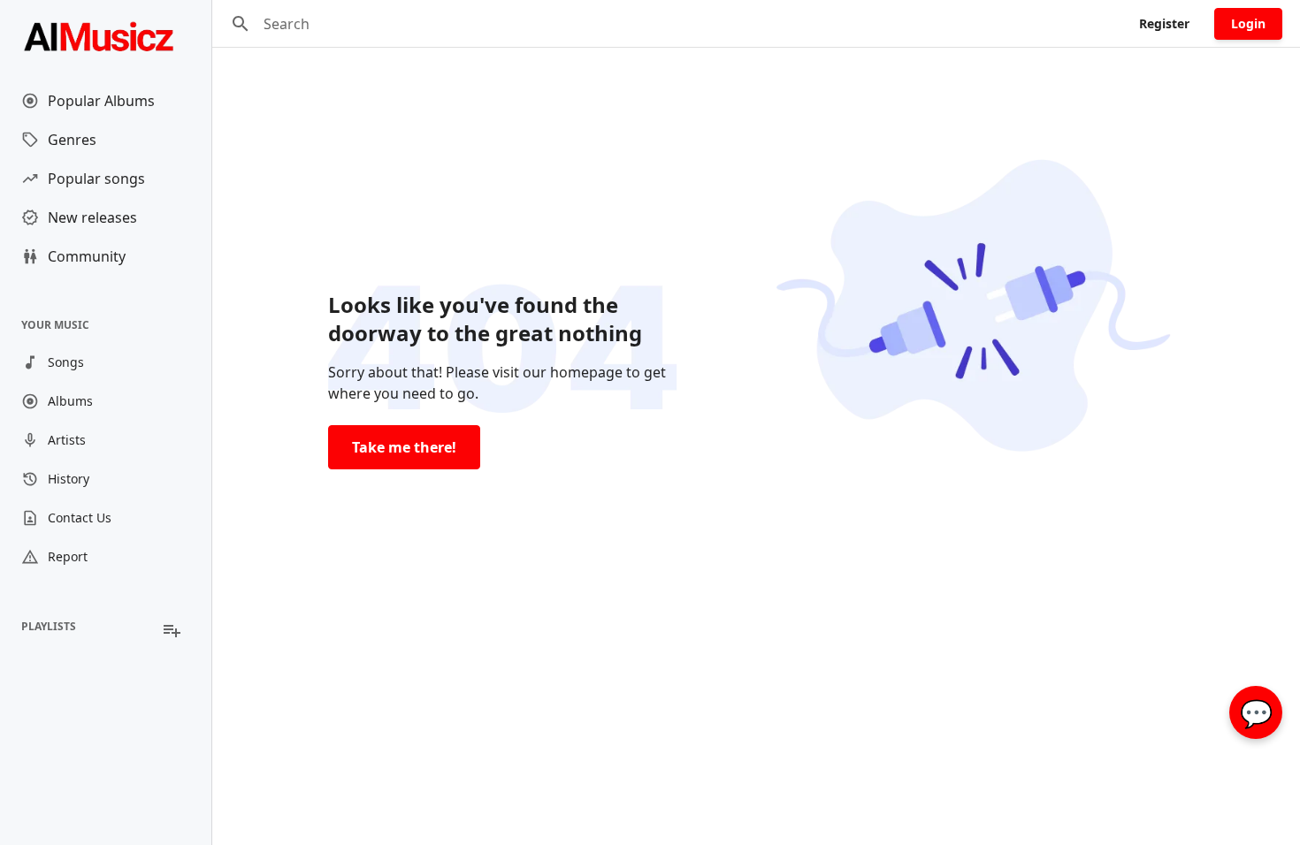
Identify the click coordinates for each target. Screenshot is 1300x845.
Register (1164, 23)
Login (1248, 23)
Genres (72, 139)
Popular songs (96, 178)
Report (68, 556)
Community (87, 256)
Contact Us (79, 517)
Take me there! (404, 447)
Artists (67, 439)
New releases (92, 217)
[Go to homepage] (105, 35)
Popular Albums (101, 100)
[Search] (240, 23)
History (68, 478)
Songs (66, 362)
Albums (70, 400)
